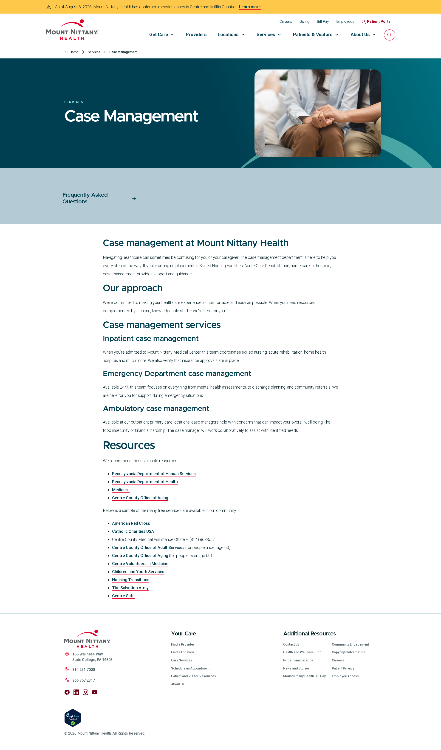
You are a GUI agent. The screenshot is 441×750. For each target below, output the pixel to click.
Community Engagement (350, 644)
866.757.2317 (83, 680)
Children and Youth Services (138, 571)
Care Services (181, 660)
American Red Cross (131, 523)
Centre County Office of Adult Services (148, 547)
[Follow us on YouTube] (94, 692)
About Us (177, 684)
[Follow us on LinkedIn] (76, 692)
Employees (345, 21)
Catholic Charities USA (133, 531)
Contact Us (291, 644)
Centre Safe (123, 595)
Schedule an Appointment (190, 668)
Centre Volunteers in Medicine (140, 563)
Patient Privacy (343, 668)
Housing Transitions (130, 579)
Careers (286, 21)
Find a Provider (182, 644)
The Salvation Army (130, 587)
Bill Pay (323, 21)
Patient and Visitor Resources (193, 676)
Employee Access (345, 676)
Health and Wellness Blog (302, 652)
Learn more (250, 6)
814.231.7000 (83, 669)
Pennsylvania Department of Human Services (154, 473)
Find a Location (182, 652)
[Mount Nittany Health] (72, 29)
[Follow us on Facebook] (67, 692)
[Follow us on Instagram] (85, 692)
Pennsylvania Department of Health (145, 481)
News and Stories (296, 668)
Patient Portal (379, 21)
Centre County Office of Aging (140, 497)
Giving (304, 21)
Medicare (121, 489)
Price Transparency (298, 660)
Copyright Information (348, 652)
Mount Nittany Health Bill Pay (304, 676)
